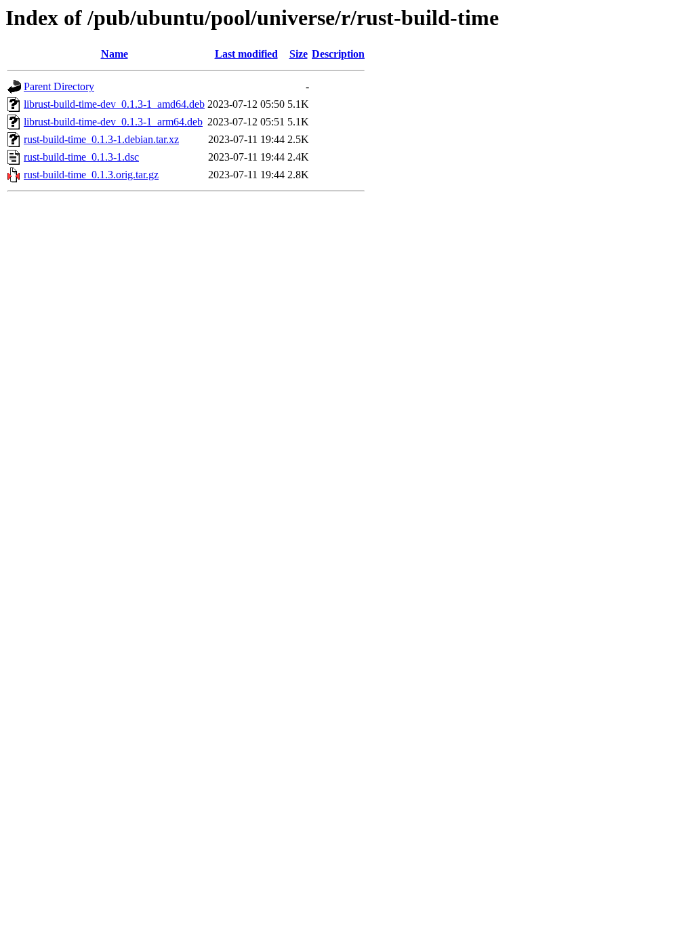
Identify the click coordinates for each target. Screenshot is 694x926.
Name (114, 54)
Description (338, 54)
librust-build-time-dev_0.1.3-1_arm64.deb (113, 121)
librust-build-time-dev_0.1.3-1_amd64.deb (114, 104)
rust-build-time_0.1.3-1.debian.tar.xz (101, 139)
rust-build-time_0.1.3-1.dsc (81, 157)
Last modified (246, 54)
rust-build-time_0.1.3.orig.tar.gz (91, 174)
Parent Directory (59, 86)
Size (298, 54)
